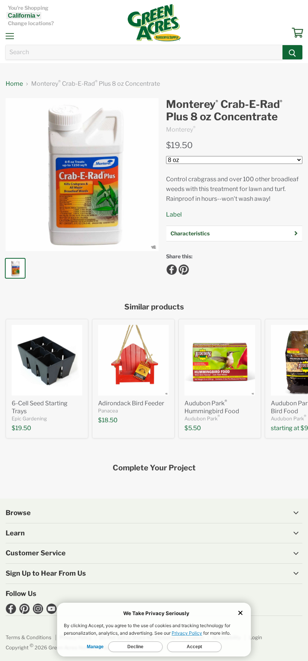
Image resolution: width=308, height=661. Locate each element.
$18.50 (108, 420)
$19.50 (179, 145)
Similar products (154, 307)
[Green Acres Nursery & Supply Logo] (154, 22)
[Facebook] (170, 268)
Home (14, 83)
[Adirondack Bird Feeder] (133, 360)
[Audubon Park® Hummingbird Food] (219, 360)
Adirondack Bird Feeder (131, 403)
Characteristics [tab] (190, 233)
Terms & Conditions (28, 637)
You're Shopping (28, 8)
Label (174, 214)
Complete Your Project (154, 468)
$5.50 (192, 428)
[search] (144, 52)
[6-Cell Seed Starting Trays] (47, 360)
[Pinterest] (182, 268)
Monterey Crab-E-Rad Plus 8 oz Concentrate (224, 110)
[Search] (292, 52)
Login (255, 637)
